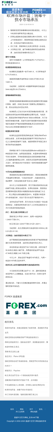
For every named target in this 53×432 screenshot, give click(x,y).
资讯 (40, 409)
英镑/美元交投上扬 (12, 351)
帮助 (21, 409)
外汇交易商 (20, 411)
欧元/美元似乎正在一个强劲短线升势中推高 (21, 375)
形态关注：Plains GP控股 (15, 356)
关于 (31, 409)
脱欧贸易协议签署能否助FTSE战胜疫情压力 (22, 337)
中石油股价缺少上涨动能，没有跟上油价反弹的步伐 (25, 385)
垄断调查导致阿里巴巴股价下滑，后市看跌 (21, 380)
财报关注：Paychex (12, 370)
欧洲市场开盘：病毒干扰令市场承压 (19, 389)
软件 (12, 409)
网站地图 (33, 411)
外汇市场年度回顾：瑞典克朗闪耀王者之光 (21, 394)
